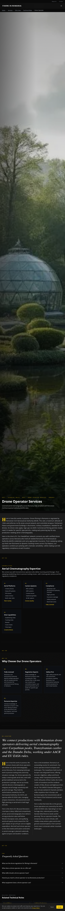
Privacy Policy (36, 908)
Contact (61, 1)
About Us (54, 1)
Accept (60, 907)
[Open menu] (61, 6)
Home (3, 10)
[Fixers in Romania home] (12, 6)
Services (10, 10)
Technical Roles (27, 10)
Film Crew (18, 10)
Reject (52, 907)
